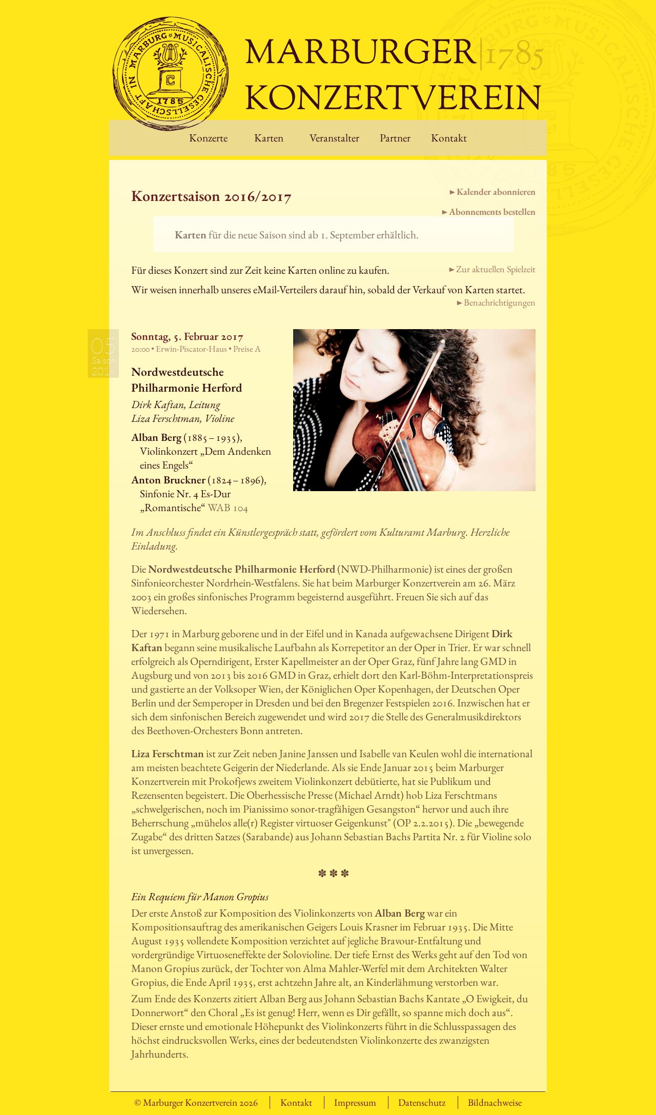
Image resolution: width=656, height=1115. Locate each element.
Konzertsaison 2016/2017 (211, 196)
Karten (268, 138)
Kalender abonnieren (496, 191)
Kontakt (449, 138)
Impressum (355, 1102)
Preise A (247, 348)
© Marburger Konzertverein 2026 (196, 1102)
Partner (395, 138)
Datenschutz (421, 1102)
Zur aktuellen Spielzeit (496, 269)
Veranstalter (334, 138)
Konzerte (208, 138)
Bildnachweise (495, 1102)
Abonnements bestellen (492, 211)
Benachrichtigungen (500, 302)
